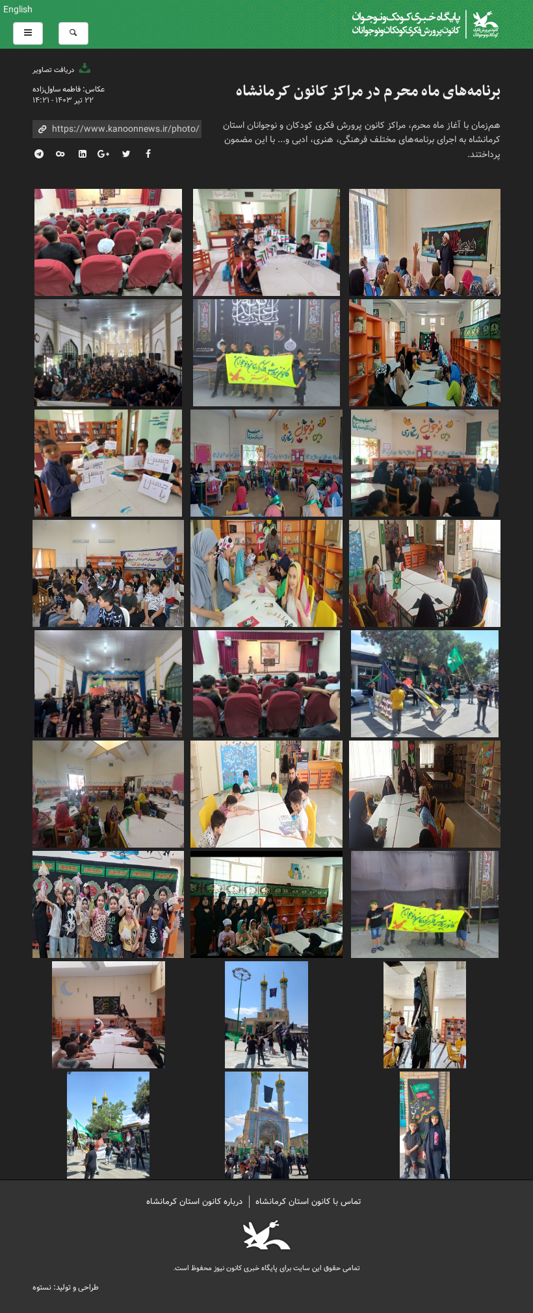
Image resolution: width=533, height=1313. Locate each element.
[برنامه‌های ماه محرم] (425, 241)
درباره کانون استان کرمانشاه (194, 1202)
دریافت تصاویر (54, 70)
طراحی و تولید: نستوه (65, 1287)
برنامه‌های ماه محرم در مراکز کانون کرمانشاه (368, 91)
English (17, 10)
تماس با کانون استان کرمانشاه (308, 1202)
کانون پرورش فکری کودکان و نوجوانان (345, 24)
